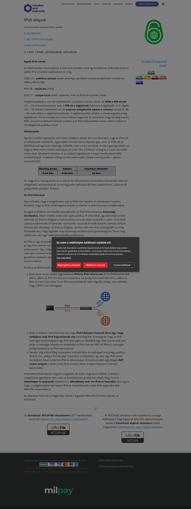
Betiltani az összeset (95, 265)
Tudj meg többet (64, 257)
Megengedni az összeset (69, 265)
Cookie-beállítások (122, 265)
